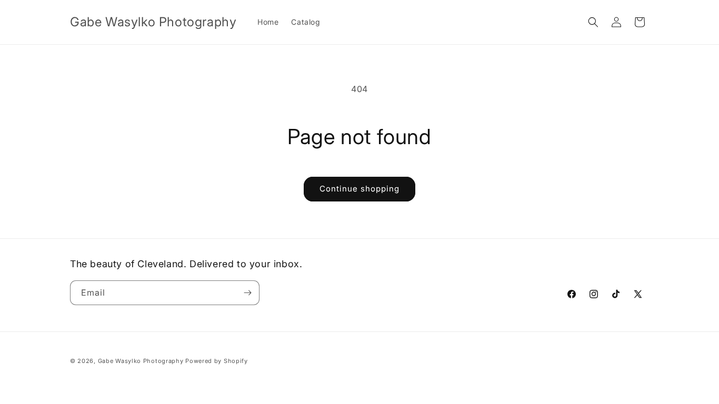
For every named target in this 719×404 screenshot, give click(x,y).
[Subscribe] (247, 292)
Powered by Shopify (216, 361)
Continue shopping (359, 189)
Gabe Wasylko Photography (141, 361)
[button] (593, 22)
